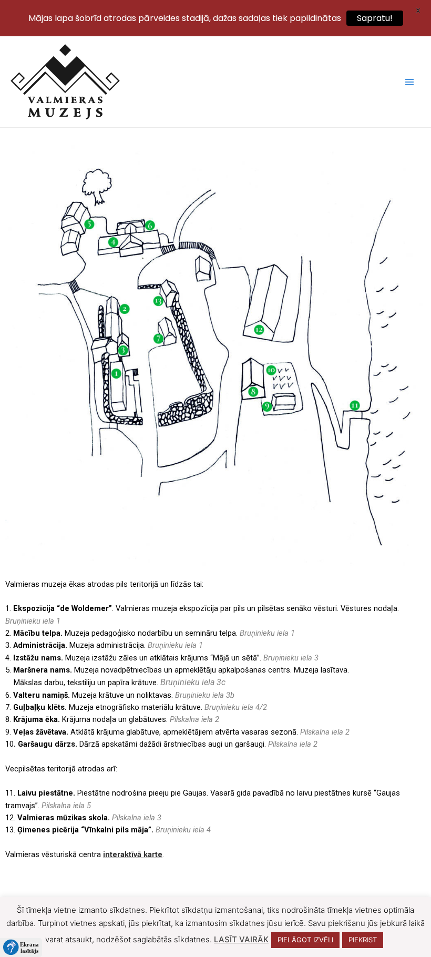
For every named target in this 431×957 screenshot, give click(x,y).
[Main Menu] (409, 82)
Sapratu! (375, 18)
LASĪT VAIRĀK (241, 939)
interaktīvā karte (132, 854)
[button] (21, 947)
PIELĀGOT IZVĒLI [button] (305, 939)
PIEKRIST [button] (362, 939)
